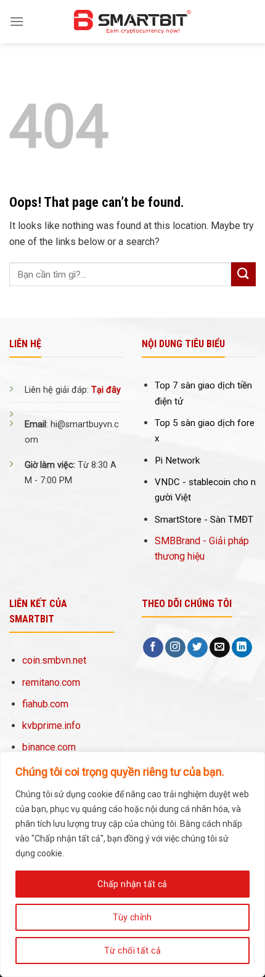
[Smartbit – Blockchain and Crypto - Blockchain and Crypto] (133, 22)
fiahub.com (45, 704)
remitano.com (51, 682)
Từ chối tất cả (132, 950)
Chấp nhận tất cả (132, 884)
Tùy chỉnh (132, 917)
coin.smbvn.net (54, 660)
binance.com (49, 747)
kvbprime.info (51, 725)
